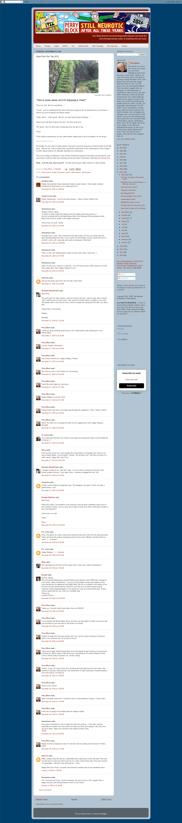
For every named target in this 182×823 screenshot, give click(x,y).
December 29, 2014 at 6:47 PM (53, 626)
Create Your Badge (122, 333)
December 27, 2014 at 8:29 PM (53, 490)
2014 (122, 172)
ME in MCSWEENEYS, (125, 261)
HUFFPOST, (138, 261)
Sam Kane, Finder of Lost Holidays (133, 208)
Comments (124, 278)
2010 (122, 255)
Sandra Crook (47, 196)
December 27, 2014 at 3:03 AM (53, 284)
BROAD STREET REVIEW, (127, 264)
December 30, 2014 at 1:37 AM (53, 749)
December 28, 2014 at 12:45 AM (53, 525)
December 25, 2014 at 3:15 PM (53, 226)
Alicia (44, 450)
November (125, 212)
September (125, 218)
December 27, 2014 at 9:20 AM (53, 428)
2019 (122, 157)
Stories (124, 46)
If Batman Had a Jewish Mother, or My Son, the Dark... (133, 183)
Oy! (73, 46)
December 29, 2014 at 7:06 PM (53, 676)
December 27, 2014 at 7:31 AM (53, 321)
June (123, 227)
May (123, 230)
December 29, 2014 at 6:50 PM (53, 641)
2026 (122, 148)
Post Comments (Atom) (54, 804)
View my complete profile (126, 139)
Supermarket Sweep (128, 199)
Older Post (106, 799)
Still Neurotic (83, 46)
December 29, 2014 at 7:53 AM (53, 568)
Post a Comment (45, 790)
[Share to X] (75, 169)
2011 (122, 252)
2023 (122, 154)
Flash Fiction (46, 172)
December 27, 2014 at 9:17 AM (53, 387)
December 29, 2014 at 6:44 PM (53, 611)
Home (38, 46)
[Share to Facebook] (77, 169)
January (124, 242)
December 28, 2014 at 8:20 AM (53, 555)
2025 (122, 151)
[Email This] (70, 169)
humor (68, 172)
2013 (122, 246)
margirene (45, 482)
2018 (122, 160)
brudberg (45, 181)
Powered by (126, 393)
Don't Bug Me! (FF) (127, 193)
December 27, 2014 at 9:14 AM (53, 336)
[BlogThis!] (72, 169)
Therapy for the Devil (128, 190)
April (123, 233)
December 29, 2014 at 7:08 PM (53, 714)
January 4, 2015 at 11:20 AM (52, 785)
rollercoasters (76, 172)
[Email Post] (66, 169)
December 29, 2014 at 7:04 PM (53, 658)
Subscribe (131, 386)
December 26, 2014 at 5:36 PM (53, 271)
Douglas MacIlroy (48, 497)
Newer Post (41, 799)
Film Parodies (98, 46)
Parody (47, 46)
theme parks (86, 172)
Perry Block (46, 328)
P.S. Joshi (45, 532)
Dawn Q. (45, 756)
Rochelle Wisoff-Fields (50, 291)
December (125, 175)
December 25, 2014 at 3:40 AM (53, 202)
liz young (45, 435)
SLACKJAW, (122, 266)
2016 (122, 166)
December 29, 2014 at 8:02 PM (53, 734)
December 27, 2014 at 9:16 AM (53, 374)
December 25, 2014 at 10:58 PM (53, 243)
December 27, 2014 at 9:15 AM (53, 361)
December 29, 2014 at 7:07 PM (53, 701)
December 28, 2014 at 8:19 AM (53, 542)
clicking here (105, 158)
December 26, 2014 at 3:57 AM (53, 256)
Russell (44, 575)
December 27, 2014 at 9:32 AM (53, 443)
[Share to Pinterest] (79, 169)
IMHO (65, 46)
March (123, 236)
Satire (56, 46)
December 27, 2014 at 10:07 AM (53, 460)
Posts (122, 274)
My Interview (112, 46)
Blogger (103, 814)
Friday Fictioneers (58, 172)
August (124, 221)
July (123, 224)
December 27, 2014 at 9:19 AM (53, 413)
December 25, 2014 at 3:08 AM (53, 189)
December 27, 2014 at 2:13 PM (53, 475)
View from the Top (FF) (129, 187)
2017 (122, 163)
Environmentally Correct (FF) (131, 196)
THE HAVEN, (128, 268)
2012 (122, 249)
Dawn (44, 562)
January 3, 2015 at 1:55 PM (51, 770)
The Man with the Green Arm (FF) (133, 205)
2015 (122, 169)
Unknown (45, 278)
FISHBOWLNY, (132, 266)
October (124, 215)
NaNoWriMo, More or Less (130, 202)
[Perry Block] (118, 331)
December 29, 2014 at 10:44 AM (53, 598)
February (124, 239)
